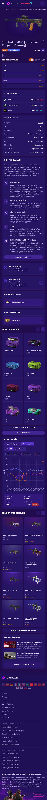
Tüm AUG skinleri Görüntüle (23, 630)
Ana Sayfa (5, 10)
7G (6, 449)
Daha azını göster (23, 257)
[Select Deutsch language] (12, 684)
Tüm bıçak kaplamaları (10, 768)
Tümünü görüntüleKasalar (23, 428)
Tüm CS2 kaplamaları (10, 754)
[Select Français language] (16, 684)
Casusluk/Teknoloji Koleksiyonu (13, 731)
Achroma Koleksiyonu (10, 741)
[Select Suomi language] (29, 687)
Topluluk (5, 697)
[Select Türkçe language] (31, 684)
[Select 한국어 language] (22, 687)
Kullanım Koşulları (8, 707)
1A (11, 449)
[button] (12, 530)
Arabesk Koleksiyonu (9, 727)
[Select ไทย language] (25, 687)
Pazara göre (27, 444)
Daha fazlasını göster (23, 664)
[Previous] (38, 329)
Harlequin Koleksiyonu (10, 744)
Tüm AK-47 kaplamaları (10, 757)
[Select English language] (4, 684)
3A (16, 449)
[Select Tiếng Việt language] (35, 684)
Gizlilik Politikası (7, 704)
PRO (3, 701)
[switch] (31, 59)
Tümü (21, 449)
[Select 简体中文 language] (39, 684)
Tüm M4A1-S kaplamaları (11, 761)
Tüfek (14, 10)
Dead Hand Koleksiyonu (11, 734)
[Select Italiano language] (20, 684)
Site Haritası (6, 718)
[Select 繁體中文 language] (43, 684)
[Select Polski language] (23, 684)
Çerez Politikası (7, 711)
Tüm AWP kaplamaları (10, 764)
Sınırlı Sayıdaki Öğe (9, 738)
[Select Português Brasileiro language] (27, 684)
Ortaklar (5, 714)
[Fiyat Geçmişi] (20, 93)
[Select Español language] (8, 684)
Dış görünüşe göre (12, 444)
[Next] (43, 329)
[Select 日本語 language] (18, 687)
